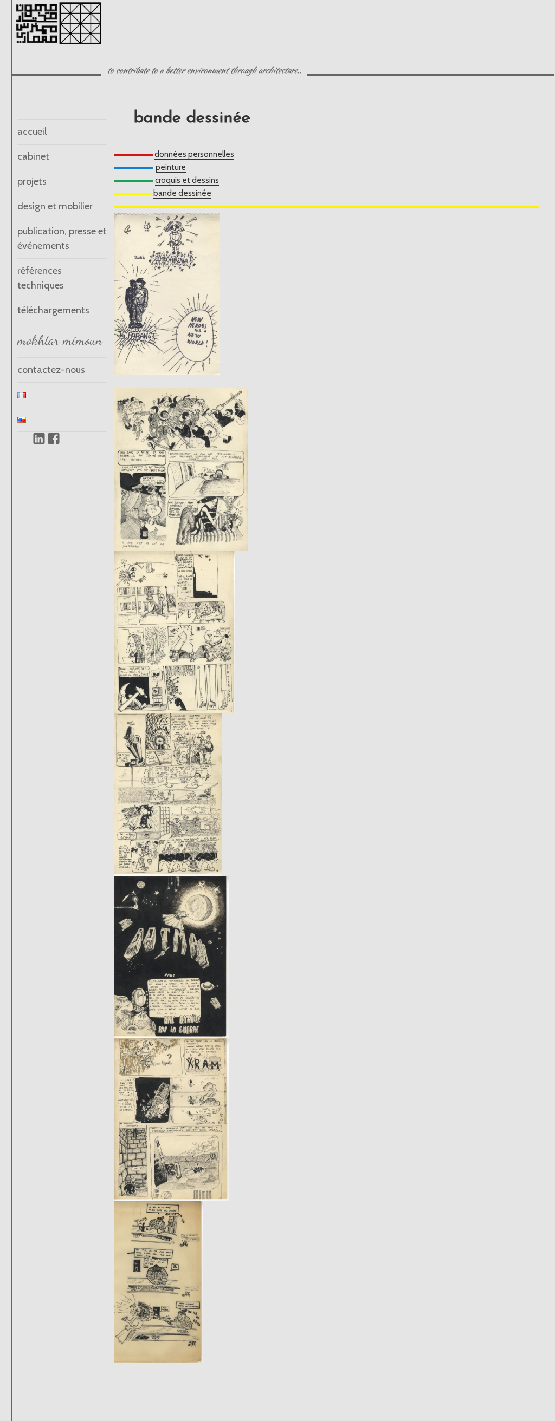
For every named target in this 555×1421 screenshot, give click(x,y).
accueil (32, 131)
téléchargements (53, 310)
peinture (171, 167)
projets (32, 181)
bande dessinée (182, 193)
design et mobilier (55, 206)
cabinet (33, 156)
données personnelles (194, 154)
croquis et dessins (187, 180)
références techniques (40, 278)
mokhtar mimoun (59, 340)
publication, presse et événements (62, 238)
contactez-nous (51, 370)
